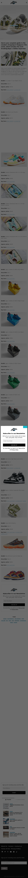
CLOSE (25, 426)
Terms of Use (22, 448)
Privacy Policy (15, 449)
